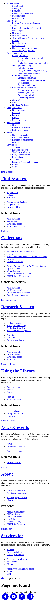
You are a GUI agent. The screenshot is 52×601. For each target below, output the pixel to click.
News (14, 125)
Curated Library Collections (24, 48)
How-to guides (13, 354)
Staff (14, 167)
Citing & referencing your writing (32, 70)
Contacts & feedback (21, 135)
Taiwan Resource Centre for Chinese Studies (26, 266)
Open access (23, 83)
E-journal (16, 11)
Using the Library (14, 107)
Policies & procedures (27, 97)
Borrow (15, 115)
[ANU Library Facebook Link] (5, 596)
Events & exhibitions (21, 127)
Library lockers (13, 416)
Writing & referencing (21, 65)
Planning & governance (22, 140)
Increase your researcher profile (31, 80)
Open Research (19, 43)
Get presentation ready (27, 85)
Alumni (15, 160)
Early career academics (22, 155)
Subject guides (18, 16)
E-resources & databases (23, 13)
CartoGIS (16, 102)
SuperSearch (17, 6)
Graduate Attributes (20, 105)
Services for (12, 145)
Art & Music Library (16, 512)
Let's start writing (25, 68)
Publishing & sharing (21, 75)
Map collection (18, 45)
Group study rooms (15, 413)
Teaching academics (21, 152)
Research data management (24, 88)
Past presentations (20, 130)
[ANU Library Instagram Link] (30, 596)
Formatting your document (29, 73)
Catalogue (16, 8)
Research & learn (14, 53)
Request (15, 117)
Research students (20, 150)
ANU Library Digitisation (23, 50)
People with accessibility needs (25, 162)
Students (16, 147)
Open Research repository (18, 295)
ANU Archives (13, 219)
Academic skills (14, 352)
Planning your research (28, 90)
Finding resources (20, 55)
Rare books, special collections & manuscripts (27, 256)
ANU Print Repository (16, 524)
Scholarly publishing (27, 78)
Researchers (17, 157)
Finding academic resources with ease (34, 63)
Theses (15, 26)
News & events (13, 122)
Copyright (16, 100)
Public (15, 164)
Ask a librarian (13, 221)
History (15, 142)
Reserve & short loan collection (26, 23)
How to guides (18, 18)
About (9, 132)
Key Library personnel (22, 137)
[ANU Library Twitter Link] (22, 596)
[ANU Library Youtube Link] (13, 596)
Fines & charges (14, 411)
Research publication (27, 95)
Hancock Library (14, 517)
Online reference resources (18, 293)
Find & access (13, 3)
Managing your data (26, 93)
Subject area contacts (16, 226)
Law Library (12, 519)
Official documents (20, 35)
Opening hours (18, 110)
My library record (20, 120)
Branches (16, 112)
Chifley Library (13, 514)
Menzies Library (14, 521)
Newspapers (17, 33)
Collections (12, 21)
